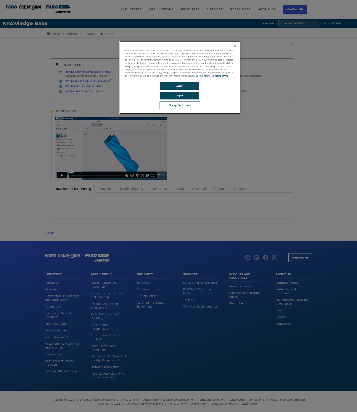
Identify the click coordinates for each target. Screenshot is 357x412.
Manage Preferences (180, 105)
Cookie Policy (202, 75)
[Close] (235, 46)
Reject (180, 95)
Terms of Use (221, 75)
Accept (179, 85)
